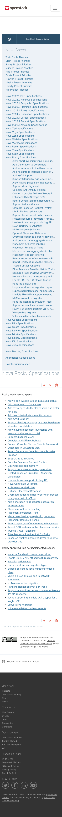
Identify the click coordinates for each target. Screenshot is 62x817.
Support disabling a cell (21, 436)
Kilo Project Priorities (17, 89)
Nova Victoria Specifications (21, 142)
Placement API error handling (24, 509)
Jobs (4, 719)
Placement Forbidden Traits (23, 512)
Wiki (4, 748)
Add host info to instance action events (29, 415)
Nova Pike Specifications (20, 323)
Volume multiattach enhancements (27, 608)
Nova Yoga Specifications (20, 132)
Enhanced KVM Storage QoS (24, 447)
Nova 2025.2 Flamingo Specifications (27, 106)
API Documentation (11, 744)
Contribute (7, 726)
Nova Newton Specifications (22, 330)
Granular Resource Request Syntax (27, 462)
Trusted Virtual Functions (21, 530)
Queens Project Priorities (19, 67)
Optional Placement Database (24, 491)
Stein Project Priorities (18, 60)
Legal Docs (7, 758)
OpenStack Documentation (37, 39)
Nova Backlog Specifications (22, 351)
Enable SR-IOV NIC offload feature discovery (33, 557)
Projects (6, 691)
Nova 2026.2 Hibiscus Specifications (26, 99)
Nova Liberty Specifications (21, 337)
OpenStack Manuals (12, 737)
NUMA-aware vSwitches (21, 487)
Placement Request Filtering (23, 519)
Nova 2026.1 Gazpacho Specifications (27, 103)
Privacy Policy (9, 769)
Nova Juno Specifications (20, 344)
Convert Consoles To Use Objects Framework (33, 444)
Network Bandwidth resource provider (29, 554)
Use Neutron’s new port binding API (28, 480)
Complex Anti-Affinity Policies (24, 440)
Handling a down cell (19, 561)
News (5, 701)
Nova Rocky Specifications (21, 157)
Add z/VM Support (18, 418)
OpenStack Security (12, 694)
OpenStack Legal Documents (34, 646)
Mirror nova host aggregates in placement (31, 516)
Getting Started (9, 741)
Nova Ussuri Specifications (21, 146)
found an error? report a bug (23, 661)
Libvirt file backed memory (23, 465)
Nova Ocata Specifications (21, 326)
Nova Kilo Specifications (19, 341)
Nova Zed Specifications (19, 128)
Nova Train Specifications (20, 150)
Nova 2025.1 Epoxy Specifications (25, 110)
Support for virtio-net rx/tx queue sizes (29, 469)
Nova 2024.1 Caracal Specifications (26, 117)
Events (5, 716)
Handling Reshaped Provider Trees (27, 586)
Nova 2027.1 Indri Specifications (24, 96)
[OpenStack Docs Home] (9, 39)
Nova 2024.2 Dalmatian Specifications (27, 114)
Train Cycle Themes (17, 57)
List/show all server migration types (27, 565)
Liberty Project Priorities (19, 86)
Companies (7, 723)
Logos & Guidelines (11, 762)
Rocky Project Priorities (19, 64)
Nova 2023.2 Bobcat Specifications (25, 121)
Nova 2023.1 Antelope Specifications (26, 124)
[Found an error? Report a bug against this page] (56, 385)
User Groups (8, 712)
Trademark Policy (10, 766)
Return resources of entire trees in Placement (33, 523)
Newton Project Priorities (19, 78)
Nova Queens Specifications (21, 319)
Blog (4, 698)
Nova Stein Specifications (20, 153)
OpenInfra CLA (9, 773)
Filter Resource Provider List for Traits (29, 534)
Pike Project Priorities (17, 71)
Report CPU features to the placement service (33, 527)
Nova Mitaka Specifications (21, 334)
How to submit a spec (18, 364)
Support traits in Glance (21, 458)
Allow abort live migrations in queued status (32, 400)
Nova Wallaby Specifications (22, 139)
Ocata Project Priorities (18, 75)
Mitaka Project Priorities (19, 82)
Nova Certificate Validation (23, 483)
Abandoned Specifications (20, 357)
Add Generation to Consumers (24, 404)
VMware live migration (20, 604)
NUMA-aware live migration (23, 583)
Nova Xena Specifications (20, 135)
